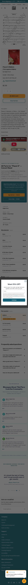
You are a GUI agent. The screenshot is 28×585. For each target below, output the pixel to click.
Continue (14, 300)
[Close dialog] (25, 281)
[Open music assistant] (24, 581)
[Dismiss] (24, 572)
